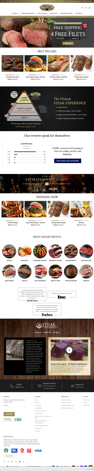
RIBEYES (86, 281)
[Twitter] (2, 1)
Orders (85, 402)
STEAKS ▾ (15, 13)
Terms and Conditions (41, 425)
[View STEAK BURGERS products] (71, 272)
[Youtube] (15, 1)
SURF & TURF (55, 281)
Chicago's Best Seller (12, 77)
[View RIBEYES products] (86, 272)
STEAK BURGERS (71, 281)
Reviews (37, 431)
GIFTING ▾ (78, 13)
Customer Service (40, 411)
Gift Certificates (65, 402)
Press (36, 400)
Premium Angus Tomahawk (58, 77)
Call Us (19, 384)
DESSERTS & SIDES (66, 13)
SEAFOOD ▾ (53, 13)
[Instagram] (10, 1)
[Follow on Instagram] (12, 461)
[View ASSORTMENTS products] (71, 251)
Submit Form (79, 387)
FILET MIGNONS (40, 281)
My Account (86, 400)
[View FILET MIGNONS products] (40, 272)
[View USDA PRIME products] (9, 272)
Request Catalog (66, 400)
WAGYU (24, 281)
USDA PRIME (9, 281)
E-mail (5, 405)
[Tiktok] (13, 1)
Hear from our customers (67, 161)
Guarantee (38, 428)
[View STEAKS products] (9, 251)
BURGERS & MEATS (40, 260)
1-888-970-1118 (19, 387)
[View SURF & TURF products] (55, 272)
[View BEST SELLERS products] (86, 251)
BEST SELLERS (42, 13)
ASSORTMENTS (71, 260)
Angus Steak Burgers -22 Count (35, 77)
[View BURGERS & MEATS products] (40, 251)
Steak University (87, 1)
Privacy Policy (39, 413)
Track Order (86, 405)
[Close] (91, 468)
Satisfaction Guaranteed (73, 1)
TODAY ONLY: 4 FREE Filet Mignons (47, 16)
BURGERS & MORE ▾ (27, 13)
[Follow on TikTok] (23, 461)
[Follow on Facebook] (4, 461)
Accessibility (38, 408)
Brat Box (81, 222)
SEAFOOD (24, 260)
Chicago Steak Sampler (81, 77)
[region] (47, 33)
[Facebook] (5, 1)
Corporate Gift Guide (67, 405)
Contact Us (79, 384)
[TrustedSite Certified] (8, 419)
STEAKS (9, 260)
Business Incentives (67, 408)
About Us (61, 1)
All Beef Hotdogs (12, 222)
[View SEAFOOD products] (25, 251)
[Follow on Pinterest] (16, 461)
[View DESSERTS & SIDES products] (55, 251)
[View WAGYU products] (25, 272)
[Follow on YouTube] (20, 461)
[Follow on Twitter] (8, 461)
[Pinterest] (7, 1)
